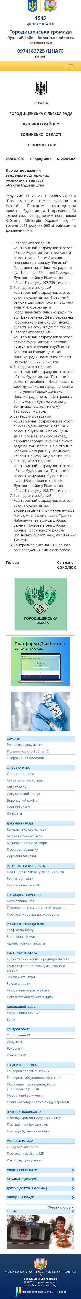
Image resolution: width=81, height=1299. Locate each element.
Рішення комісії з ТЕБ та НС (28, 751)
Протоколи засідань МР (25, 1153)
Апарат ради (17, 787)
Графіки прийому (20, 930)
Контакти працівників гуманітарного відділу (36, 968)
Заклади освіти (18, 983)
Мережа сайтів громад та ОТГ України (43, 1291)
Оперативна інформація (25, 758)
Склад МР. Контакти (22, 1147)
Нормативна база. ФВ (23, 1013)
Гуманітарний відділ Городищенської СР (38, 959)
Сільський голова (20, 773)
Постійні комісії (18, 807)
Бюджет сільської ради (24, 836)
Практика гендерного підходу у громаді (38, 1102)
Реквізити (14, 1048)
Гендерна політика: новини (28, 1071)
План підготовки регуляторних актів (35, 872)
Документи (15, 1042)
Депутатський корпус (23, 794)
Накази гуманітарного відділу (30, 997)
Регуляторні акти (20, 878)
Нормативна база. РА (23, 885)
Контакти (14, 813)
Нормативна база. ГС (23, 901)
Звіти (11, 1019)
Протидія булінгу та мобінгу (28, 1131)
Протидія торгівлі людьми (27, 1124)
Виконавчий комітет (23, 800)
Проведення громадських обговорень (36, 907)
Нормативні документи (25, 1095)
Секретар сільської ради (26, 780)
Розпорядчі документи (24, 744)
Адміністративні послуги (26, 943)
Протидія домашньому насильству (34, 1118)
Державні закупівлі (22, 856)
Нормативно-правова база (28, 990)
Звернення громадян (23, 936)
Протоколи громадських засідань (33, 914)
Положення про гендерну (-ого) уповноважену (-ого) (31, 1086)
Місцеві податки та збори (27, 843)
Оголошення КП (19, 1035)
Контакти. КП (17, 1055)
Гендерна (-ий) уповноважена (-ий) (34, 1077)
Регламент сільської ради (26, 829)
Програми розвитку (22, 849)
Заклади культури (21, 977)
